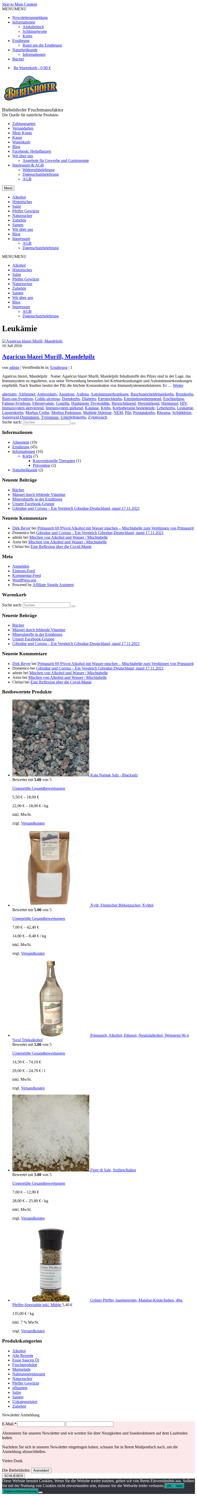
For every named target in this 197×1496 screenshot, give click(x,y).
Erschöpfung (173, 399)
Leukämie (185, 408)
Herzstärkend (148, 403)
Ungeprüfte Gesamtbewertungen (38, 788)
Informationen (23, 22)
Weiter (178, 385)
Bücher (18, 59)
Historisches (22, 270)
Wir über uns (22, 297)
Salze (16, 274)
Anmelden (20, 566)
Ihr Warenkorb (32, 68)
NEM (118, 412)
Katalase (92, 408)
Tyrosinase (49, 417)
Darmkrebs (71, 399)
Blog (16, 302)
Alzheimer (26, 394)
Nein (179, 1486)
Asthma (82, 394)
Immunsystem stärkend (64, 408)
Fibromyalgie (43, 403)
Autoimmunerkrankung (110, 394)
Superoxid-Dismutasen (20, 417)
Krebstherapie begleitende (134, 408)
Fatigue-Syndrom (16, 403)
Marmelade (21, 1369)
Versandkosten (33, 823)
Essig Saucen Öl (25, 1360)
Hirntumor (169, 403)
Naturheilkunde (24, 50)
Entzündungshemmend (142, 399)
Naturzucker (22, 284)
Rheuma (163, 412)
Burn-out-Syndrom (17, 399)
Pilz (128, 412)
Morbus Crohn (37, 412)
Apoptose (66, 394)
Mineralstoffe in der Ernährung (37, 499)
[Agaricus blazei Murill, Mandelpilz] (32, 341)
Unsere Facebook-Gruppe (33, 504)
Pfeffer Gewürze (25, 279)
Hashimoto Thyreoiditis (90, 403)
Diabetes (89, 399)
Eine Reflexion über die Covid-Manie (61, 546)
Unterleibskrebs (73, 417)
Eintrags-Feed (23, 571)
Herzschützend (124, 403)
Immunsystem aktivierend (23, 408)
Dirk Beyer (21, 528)
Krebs (27, 36)
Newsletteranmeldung (30, 17)
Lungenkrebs (12, 412)
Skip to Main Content (19, 4)
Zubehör (19, 288)
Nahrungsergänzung (28, 1374)
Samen (17, 293)
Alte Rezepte (22, 1355)
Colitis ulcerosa (47, 399)
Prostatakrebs (144, 412)
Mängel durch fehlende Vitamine (38, 494)
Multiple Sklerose (97, 412)
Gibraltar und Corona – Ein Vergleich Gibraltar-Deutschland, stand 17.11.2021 (76, 508)
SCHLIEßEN (13, 1476)
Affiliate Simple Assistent (53, 585)
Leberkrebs (166, 408)
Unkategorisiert (24, 1401)
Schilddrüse (181, 412)
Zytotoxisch (97, 417)
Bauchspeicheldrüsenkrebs (152, 394)
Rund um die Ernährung (42, 45)
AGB (27, 311)
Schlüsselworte (35, 31)
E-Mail (9, 1424)
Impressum (21, 307)
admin (14, 367)
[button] (14, 9)
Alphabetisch (33, 27)
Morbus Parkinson (66, 412)
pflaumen (19, 1388)
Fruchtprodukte (24, 1365)
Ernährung (20, 40)
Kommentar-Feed (26, 575)
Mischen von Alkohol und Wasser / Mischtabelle (68, 537)
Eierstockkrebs (110, 399)
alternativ (9, 394)
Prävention (41, 465)
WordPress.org (24, 580)
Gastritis (62, 403)
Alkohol (19, 265)
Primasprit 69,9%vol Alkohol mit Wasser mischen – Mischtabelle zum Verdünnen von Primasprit (115, 528)
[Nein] (40, 1492)
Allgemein (20, 442)
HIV (183, 403)
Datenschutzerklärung (20, 1491)
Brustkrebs (184, 394)
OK (169, 1486)
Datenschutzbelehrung (41, 316)
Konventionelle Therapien (54, 461)
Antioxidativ (47, 394)
